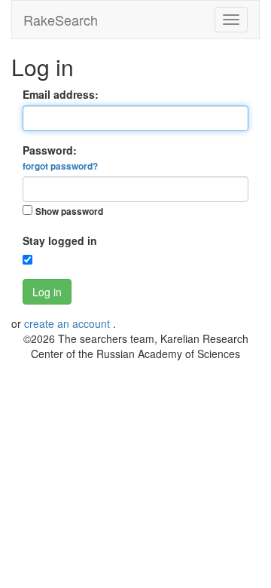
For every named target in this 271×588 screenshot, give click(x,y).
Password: (60, 157)
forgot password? (60, 166)
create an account (68, 323)
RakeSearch (60, 19)
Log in (47, 291)
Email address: (61, 94)
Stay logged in (60, 240)
